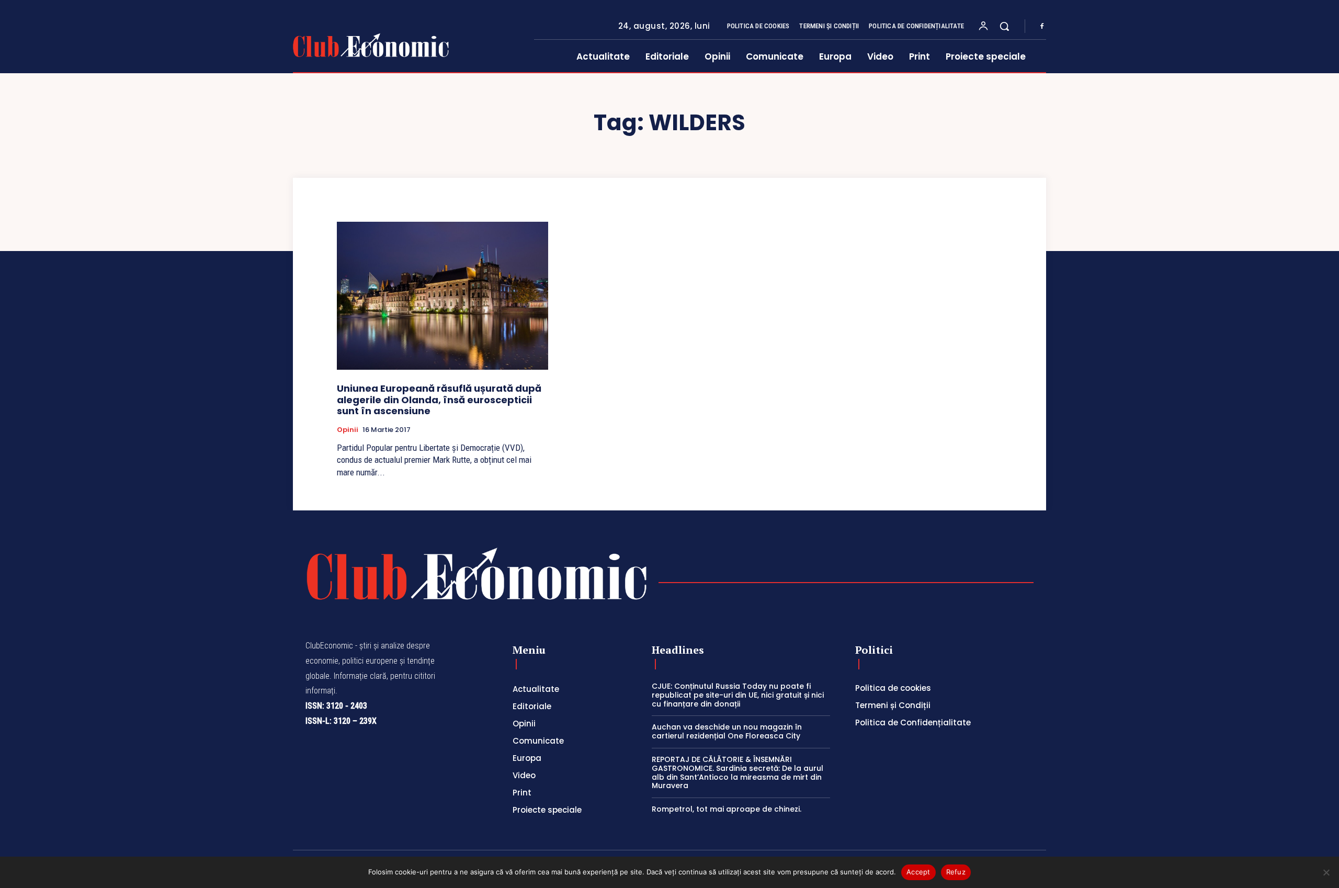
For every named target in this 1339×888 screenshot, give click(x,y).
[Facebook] (1042, 26)
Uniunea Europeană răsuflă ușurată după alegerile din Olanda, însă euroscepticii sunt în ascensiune (439, 399)
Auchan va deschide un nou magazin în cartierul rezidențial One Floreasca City (727, 731)
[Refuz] (1326, 872)
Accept (918, 872)
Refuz (956, 872)
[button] (1004, 26)
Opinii (347, 430)
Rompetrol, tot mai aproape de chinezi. (726, 809)
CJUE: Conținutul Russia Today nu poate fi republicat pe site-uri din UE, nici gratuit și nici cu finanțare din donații (738, 695)
